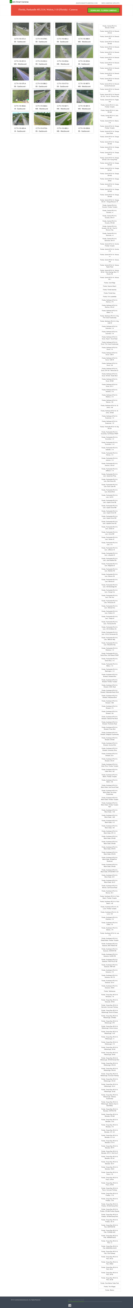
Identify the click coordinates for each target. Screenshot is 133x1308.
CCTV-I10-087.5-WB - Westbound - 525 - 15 (84, 86)
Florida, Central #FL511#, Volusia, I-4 (109, 255)
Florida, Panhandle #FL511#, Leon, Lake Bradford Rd (110, 559)
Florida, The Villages (109, 1286)
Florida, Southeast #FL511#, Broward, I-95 (110, 712)
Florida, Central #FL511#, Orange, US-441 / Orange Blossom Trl (109, 201)
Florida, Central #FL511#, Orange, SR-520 (109, 190)
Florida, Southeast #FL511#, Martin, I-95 (110, 781)
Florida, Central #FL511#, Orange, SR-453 (109, 174)
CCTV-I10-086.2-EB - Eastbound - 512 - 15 (42, 86)
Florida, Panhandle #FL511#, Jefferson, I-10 (110, 470)
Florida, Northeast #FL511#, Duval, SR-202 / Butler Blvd (110, 375)
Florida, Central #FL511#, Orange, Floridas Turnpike (109, 127)
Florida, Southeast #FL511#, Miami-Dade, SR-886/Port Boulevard (110, 859)
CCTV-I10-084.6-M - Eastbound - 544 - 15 (20, 109)
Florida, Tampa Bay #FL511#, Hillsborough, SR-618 (109, 1069)
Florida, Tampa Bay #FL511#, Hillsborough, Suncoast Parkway (109, 1075)
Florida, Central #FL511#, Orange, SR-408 (109, 143)
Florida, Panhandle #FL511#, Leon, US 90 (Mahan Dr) (110, 628)
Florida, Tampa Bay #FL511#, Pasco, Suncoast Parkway (109, 1189)
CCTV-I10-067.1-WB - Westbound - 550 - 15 (63, 109)
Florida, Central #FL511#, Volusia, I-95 (109, 261)
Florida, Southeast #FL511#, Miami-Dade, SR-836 (110, 842)
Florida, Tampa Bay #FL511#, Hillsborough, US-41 (109, 1085)
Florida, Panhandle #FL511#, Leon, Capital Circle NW (110, 506)
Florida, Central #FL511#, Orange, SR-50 (109, 180)
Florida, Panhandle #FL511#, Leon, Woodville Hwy (110, 644)
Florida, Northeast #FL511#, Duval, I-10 (110, 348)
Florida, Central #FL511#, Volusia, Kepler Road (109, 266)
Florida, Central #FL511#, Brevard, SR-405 (109, 42)
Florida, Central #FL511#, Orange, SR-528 (109, 195)
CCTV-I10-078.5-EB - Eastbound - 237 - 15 (42, 42)
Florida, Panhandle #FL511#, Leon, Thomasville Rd (110, 623)
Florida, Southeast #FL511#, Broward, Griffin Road (110, 686)
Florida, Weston (109, 1290)
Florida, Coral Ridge (109, 283)
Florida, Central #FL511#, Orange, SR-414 (109, 148)
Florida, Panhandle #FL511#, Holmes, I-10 (110, 454)
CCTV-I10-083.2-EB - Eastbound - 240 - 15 (63, 42)
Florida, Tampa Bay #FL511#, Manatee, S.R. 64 (109, 1136)
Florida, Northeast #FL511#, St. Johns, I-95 (109, 406)
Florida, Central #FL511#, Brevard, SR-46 (109, 53)
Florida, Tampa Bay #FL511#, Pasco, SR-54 (109, 1178)
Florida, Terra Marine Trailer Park (109, 1283)
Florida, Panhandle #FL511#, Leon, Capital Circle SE (110, 512)
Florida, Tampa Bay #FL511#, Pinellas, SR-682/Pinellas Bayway (109, 1210)
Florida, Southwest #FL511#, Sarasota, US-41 (110, 981)
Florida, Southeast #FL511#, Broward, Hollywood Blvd (110, 696)
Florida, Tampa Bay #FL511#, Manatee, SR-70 (109, 1147)
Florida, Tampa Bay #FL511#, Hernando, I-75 (109, 995)
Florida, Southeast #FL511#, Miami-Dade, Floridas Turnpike (109, 798)
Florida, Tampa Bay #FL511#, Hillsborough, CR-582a (109, 1017)
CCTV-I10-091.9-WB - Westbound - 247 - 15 (20, 64)
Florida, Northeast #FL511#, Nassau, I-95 (110, 401)
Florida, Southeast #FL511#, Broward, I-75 (110, 707)
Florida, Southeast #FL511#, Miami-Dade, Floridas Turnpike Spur (109, 804)
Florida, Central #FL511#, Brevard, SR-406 (109, 48)
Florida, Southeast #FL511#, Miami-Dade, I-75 (110, 821)
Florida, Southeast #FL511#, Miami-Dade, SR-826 (110, 837)
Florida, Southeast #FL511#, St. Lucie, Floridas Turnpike (110, 907)
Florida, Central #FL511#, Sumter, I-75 (109, 250)
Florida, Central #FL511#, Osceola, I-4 (110, 211)
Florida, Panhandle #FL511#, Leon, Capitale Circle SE (110, 522)
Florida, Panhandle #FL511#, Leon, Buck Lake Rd (110, 485)
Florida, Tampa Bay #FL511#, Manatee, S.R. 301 (109, 1131)
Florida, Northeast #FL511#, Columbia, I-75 (110, 332)
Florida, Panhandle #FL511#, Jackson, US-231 (110, 464)
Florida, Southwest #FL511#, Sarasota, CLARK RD (110, 955)
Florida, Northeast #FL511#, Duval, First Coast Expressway (109, 343)
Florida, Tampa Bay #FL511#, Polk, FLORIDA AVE (109, 1231)
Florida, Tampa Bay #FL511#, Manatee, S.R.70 (109, 1141)
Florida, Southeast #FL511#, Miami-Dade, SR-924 (110, 865)
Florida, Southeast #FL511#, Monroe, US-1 (110, 892)
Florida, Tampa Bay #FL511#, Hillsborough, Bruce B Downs (109, 1011)
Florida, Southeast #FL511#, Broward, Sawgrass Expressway (110, 733)
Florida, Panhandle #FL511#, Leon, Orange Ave (110, 591)
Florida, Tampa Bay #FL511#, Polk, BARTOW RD (109, 1226)
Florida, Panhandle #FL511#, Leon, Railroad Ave (110, 607)
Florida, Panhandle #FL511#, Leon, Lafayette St (110, 554)
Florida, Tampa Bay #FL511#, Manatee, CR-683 (109, 1115)
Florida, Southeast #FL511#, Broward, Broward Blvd (110, 675)
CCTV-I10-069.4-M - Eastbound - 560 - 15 (20, 131)
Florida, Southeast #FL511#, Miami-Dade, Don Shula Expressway (110, 792)
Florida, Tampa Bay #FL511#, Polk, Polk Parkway (109, 1252)
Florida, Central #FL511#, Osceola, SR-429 (110, 222)
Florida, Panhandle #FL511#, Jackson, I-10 (110, 459)
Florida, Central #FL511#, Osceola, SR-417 (110, 217)
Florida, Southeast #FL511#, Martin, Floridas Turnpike (110, 776)
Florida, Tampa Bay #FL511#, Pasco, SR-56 (109, 1184)
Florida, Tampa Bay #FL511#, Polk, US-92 (109, 1273)
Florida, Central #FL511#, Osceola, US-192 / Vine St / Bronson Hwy (110, 228)
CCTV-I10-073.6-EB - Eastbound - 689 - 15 (42, 131)
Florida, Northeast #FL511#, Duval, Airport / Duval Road (110, 338)
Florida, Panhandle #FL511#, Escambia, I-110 (110, 443)
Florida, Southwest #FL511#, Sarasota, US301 (110, 987)
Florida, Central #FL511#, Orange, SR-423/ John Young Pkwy (109, 159)
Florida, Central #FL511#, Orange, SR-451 (109, 169)
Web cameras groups (110, 3)
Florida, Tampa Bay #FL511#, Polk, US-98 (109, 1279)
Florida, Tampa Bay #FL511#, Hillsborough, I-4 (109, 1038)
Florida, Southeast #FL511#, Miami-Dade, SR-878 (110, 853)
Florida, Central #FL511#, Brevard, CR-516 (109, 32)
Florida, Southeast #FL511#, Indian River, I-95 (110, 770)
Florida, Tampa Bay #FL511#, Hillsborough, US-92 (109, 1090)
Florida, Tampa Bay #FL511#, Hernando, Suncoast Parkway (109, 1006)
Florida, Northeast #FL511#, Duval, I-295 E (110, 354)
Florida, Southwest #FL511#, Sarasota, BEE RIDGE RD (110, 944)
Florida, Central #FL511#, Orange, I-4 (109, 137)
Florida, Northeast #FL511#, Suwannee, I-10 (110, 417)
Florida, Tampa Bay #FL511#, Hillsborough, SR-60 (109, 1053)
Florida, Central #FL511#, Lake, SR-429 (109, 111)
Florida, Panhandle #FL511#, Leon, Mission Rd (110, 575)
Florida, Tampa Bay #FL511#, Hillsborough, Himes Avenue (109, 1027)
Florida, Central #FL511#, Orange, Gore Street (109, 132)
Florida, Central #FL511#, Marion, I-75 (109, 122)
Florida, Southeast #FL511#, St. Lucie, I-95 (110, 913)
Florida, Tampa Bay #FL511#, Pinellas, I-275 (109, 1199)
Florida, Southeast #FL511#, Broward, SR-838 (110, 739)
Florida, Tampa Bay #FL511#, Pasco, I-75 (109, 1173)
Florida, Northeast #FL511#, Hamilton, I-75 (110, 390)
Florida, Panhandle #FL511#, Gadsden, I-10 (110, 448)
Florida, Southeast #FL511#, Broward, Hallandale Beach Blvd (110, 691)
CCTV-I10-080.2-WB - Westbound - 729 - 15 (63, 131)
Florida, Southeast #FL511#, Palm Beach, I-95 (109, 902)
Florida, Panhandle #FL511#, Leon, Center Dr (110, 528)
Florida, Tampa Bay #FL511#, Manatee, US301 (109, 1168)
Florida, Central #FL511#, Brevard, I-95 (109, 37)
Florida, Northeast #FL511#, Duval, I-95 (110, 364)
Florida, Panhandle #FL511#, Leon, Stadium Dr (110, 612)
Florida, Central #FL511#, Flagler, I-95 (109, 100)
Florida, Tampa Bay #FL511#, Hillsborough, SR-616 (109, 1064)
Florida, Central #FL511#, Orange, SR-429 (109, 164)
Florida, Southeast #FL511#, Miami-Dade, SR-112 (110, 832)
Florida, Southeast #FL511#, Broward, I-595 (110, 702)
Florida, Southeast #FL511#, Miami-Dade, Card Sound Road (109, 786)
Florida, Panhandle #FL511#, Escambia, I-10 (110, 438)
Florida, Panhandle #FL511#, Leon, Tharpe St (110, 617)
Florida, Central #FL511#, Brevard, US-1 (109, 90)
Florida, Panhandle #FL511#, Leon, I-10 (110, 543)
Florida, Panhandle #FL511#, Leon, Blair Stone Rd (110, 480)
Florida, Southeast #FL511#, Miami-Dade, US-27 (110, 881)
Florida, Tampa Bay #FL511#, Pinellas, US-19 (109, 1221)
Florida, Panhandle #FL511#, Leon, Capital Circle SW (110, 517)
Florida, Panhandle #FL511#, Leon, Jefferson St (110, 549)
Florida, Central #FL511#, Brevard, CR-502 (110, 27)
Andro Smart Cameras (19, 1)
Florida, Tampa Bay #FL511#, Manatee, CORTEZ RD (109, 1110)
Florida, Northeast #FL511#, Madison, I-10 (110, 396)
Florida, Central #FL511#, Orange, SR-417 (109, 153)
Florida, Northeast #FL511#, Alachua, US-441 (110, 306)
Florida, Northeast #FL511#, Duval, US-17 (110, 385)
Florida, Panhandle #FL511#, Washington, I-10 (110, 670)
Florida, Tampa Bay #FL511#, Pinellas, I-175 (109, 1194)
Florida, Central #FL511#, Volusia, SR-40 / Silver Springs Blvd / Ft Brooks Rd (109, 272)
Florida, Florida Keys (109, 293)
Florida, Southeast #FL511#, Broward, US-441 (110, 760)
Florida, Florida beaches (109, 290)
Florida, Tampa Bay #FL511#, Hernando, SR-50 (109, 1001)
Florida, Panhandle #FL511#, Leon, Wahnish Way (110, 638)
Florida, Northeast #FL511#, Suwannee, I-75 (110, 422)
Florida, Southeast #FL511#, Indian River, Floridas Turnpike (109, 765)
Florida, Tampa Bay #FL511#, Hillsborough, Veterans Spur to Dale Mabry (109, 1103)
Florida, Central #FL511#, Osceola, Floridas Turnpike (109, 206)
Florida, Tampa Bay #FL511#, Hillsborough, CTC (109, 1022)
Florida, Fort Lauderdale (109, 296)
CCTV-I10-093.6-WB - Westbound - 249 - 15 (63, 64)
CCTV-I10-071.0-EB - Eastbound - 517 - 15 (63, 86)
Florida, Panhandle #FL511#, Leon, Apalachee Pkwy (110, 475)
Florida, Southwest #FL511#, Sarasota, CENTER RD (110, 950)
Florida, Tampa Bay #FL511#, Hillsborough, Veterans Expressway (109, 1096)
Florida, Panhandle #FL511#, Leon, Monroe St (110, 580)
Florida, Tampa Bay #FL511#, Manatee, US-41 (109, 1163)
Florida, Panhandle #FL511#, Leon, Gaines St (110, 538)
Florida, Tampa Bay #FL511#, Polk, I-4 (109, 1242)
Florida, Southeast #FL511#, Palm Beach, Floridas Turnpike (109, 897)
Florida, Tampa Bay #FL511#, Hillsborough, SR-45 (109, 1048)
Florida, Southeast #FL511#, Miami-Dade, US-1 (110, 876)
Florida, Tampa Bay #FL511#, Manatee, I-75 (109, 1126)
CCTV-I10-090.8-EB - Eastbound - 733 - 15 (84, 131)
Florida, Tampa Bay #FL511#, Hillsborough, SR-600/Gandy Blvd (109, 1059)
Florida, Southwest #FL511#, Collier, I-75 (110, 923)
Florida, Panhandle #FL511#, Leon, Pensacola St (110, 601)
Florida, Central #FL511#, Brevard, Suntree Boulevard (109, 85)
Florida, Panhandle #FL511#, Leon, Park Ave (110, 596)
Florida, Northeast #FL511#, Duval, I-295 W (110, 359)
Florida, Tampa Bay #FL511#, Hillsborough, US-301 (109, 1080)
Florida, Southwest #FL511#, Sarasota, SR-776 (110, 976)
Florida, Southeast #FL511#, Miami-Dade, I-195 (110, 811)
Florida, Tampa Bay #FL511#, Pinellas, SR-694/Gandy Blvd (109, 1215)
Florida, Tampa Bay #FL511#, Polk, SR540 (109, 1263)
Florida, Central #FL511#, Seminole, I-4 (110, 234)
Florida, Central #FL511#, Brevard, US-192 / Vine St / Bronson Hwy (109, 95)
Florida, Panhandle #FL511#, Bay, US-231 (109, 427)
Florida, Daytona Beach (109, 286)
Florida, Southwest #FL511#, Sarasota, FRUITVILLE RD (110, 960)
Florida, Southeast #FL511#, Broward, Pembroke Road (110, 723)
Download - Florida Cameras (104, 10)
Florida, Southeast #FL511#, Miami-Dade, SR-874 (110, 848)
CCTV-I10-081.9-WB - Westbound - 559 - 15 (84, 109)
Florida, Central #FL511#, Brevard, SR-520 (109, 69)
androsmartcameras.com (87, 3)
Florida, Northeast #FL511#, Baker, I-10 (110, 311)
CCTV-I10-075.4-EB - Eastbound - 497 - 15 (20, 86)
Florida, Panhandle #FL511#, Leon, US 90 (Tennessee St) (110, 633)
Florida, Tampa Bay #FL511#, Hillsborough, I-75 (109, 1043)
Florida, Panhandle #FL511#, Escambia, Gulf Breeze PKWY (109, 433)
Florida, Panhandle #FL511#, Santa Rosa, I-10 (110, 659)
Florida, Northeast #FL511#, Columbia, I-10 (110, 327)
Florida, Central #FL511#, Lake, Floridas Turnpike (109, 106)
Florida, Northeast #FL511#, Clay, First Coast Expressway (109, 317)
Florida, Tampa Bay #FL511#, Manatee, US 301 (109, 1157)
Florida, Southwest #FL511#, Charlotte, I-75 (110, 918)
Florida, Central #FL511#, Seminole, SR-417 (110, 239)
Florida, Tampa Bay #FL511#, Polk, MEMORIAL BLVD (109, 1247)
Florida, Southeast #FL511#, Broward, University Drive (110, 749)
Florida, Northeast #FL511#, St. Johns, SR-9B (109, 412)
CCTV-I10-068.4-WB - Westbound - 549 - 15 (41, 109)
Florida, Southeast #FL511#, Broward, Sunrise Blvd (110, 744)
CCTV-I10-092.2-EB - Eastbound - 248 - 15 (42, 64)
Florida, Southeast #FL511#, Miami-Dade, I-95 (110, 827)
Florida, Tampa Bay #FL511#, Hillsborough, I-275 (109, 1032)
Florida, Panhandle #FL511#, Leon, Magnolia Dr (110, 565)
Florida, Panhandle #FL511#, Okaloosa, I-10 (110, 649)
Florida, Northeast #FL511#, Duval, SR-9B (110, 380)
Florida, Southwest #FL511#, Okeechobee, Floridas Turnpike (109, 939)
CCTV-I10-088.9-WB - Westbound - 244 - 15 (84, 42)
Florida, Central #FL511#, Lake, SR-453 (109, 116)
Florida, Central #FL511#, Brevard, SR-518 (109, 63)
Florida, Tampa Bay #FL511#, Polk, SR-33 (109, 1257)
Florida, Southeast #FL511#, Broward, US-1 (110, 754)
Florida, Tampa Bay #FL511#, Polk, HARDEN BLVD (109, 1236)
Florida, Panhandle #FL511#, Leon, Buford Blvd (110, 491)
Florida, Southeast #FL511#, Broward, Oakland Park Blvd (110, 717)
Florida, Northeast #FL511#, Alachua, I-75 (110, 301)
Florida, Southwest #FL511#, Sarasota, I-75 (110, 971)
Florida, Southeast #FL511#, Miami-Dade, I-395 (110, 816)
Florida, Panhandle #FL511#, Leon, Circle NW (110, 533)
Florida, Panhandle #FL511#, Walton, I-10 (110, 665)
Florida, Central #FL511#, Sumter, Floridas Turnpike (109, 245)
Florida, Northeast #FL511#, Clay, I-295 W (109, 322)
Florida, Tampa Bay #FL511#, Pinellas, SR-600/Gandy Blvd (109, 1205)
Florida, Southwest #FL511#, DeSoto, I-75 (110, 929)
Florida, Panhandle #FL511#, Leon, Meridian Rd (110, 570)
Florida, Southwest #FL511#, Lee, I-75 (109, 934)
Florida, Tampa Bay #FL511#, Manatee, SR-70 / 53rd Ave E (109, 1152)
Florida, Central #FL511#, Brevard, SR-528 (109, 79)
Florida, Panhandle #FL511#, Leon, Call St (110, 496)
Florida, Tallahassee (109, 991)
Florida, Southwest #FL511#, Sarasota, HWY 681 (110, 966)
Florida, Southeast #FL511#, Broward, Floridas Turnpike (110, 681)
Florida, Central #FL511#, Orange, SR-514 (109, 185)
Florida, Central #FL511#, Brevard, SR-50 (109, 58)
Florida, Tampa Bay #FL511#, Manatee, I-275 (109, 1120)
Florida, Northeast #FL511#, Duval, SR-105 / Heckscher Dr (109, 369)
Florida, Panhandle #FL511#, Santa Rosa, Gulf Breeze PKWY (109, 654)
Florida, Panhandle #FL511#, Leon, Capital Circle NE (110, 501)
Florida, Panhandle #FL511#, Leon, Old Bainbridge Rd (110, 586)
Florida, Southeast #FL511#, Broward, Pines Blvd (110, 728)
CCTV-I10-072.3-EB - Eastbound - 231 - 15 (20, 42)
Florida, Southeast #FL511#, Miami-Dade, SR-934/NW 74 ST (110, 871)
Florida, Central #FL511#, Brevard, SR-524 (109, 74)
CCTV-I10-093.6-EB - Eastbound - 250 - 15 (84, 64)
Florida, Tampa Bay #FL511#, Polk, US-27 (109, 1268)
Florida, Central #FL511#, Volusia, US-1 (109, 278)
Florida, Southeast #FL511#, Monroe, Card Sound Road (110, 886)
